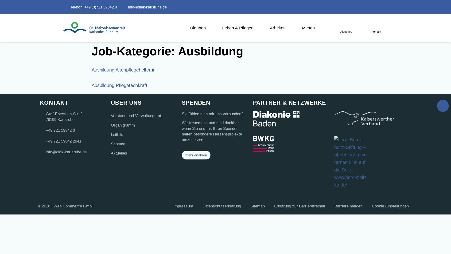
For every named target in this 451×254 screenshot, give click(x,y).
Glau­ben (198, 28)
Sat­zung (118, 144)
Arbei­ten (278, 28)
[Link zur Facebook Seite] (365, 6)
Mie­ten (308, 28)
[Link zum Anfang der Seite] (443, 106)
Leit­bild (117, 134)
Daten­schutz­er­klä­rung (221, 206)
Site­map (257, 206)
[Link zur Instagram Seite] (352, 6)
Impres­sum (183, 206)
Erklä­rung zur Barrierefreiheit (299, 206)
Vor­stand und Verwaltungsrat (136, 116)
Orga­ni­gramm (123, 125)
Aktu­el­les (119, 153)
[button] (378, 8)
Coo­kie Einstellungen (390, 206)
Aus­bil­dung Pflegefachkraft (119, 85)
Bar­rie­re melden (348, 206)
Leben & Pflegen (237, 28)
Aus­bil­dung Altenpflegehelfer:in (124, 69)
